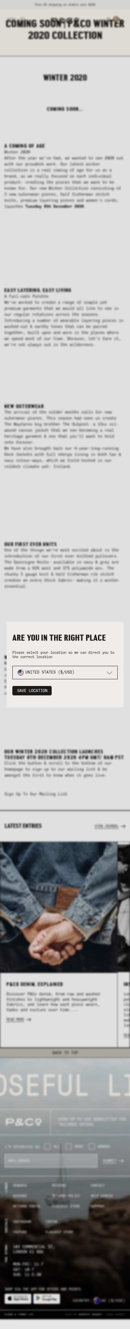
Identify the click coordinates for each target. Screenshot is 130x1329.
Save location (32, 690)
